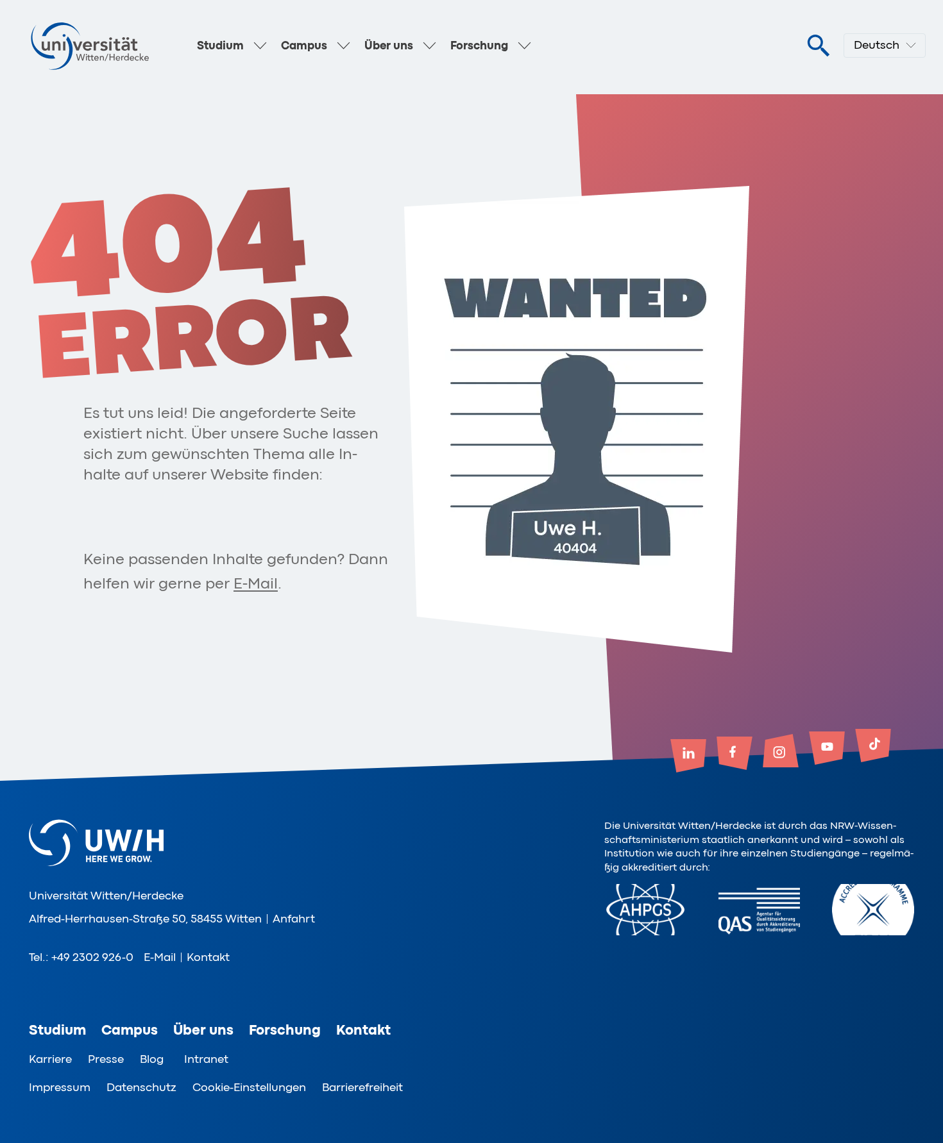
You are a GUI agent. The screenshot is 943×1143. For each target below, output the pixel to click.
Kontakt (208, 957)
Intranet (206, 1059)
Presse (106, 1059)
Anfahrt (294, 918)
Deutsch (876, 44)
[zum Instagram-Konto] (781, 752)
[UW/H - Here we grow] (90, 45)
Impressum (59, 1087)
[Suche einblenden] (818, 46)
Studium (220, 45)
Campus (304, 45)
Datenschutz (141, 1087)
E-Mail (256, 583)
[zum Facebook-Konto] (734, 754)
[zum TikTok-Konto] (873, 747)
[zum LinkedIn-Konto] (688, 757)
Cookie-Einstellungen (249, 1087)
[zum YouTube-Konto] (827, 749)
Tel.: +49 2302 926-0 (81, 957)
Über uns (388, 45)
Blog (152, 1059)
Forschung (479, 45)
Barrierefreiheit (362, 1087)
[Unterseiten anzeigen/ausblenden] (260, 45)
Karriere (50, 1059)
